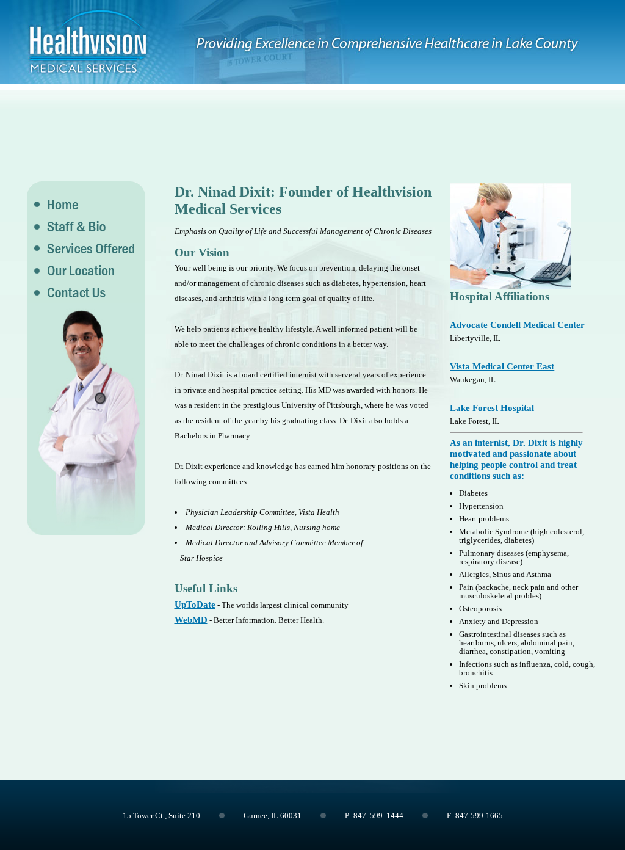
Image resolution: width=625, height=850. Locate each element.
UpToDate (195, 604)
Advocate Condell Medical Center (517, 325)
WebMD (191, 620)
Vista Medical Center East (502, 366)
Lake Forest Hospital (492, 408)
